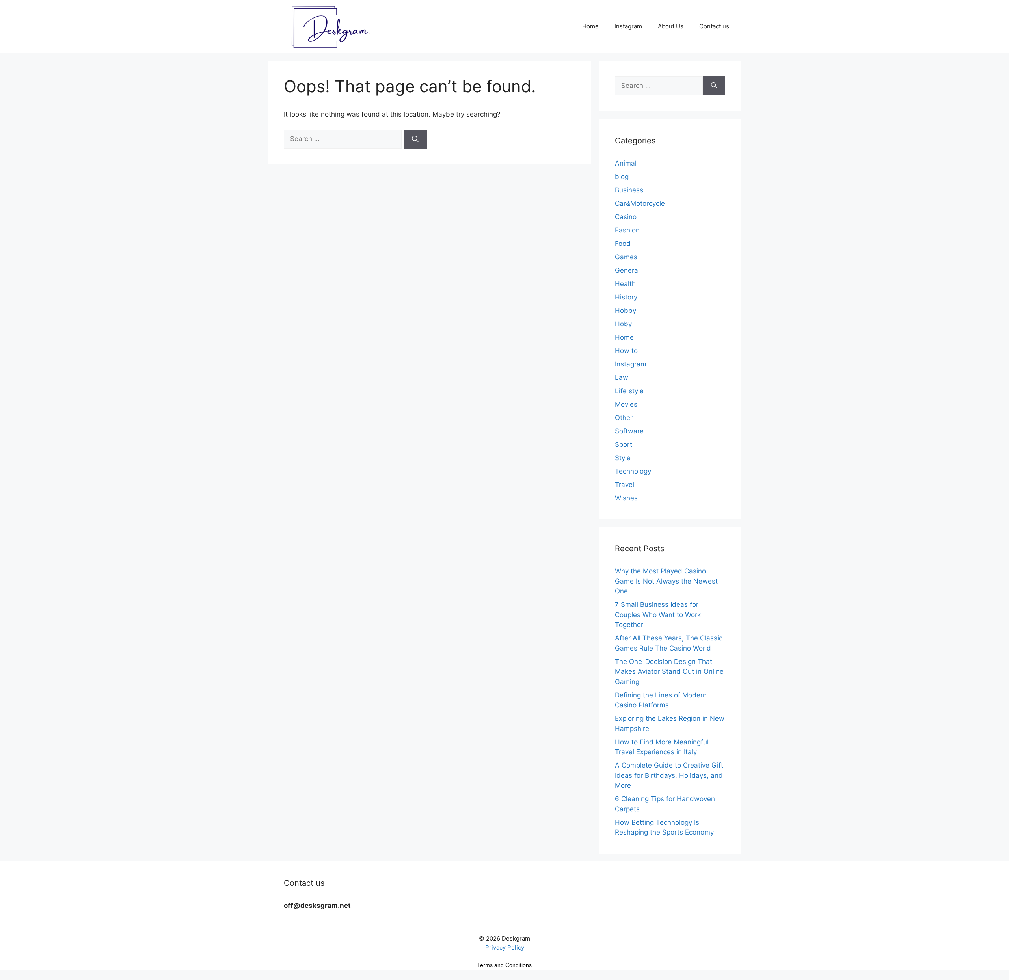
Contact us (714, 26)
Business (629, 190)
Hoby (623, 324)
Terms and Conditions (504, 965)
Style (623, 458)
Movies (626, 404)
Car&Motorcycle (640, 203)
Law (621, 377)
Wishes (626, 498)
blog (622, 176)
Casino (626, 217)
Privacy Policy (504, 947)
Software (629, 431)
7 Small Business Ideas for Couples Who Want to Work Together (658, 615)
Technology (633, 471)
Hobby (625, 310)
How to (626, 351)
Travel (624, 485)
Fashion (627, 230)
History (626, 297)
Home (590, 26)
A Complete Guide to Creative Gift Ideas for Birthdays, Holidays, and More (669, 775)
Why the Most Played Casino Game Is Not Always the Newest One (666, 581)
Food (623, 243)
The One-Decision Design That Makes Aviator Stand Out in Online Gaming (669, 672)
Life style (629, 391)
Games (626, 257)
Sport (623, 444)
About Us (670, 26)
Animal (626, 163)
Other (624, 418)
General (627, 270)
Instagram (628, 26)
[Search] (415, 139)
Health (625, 284)
